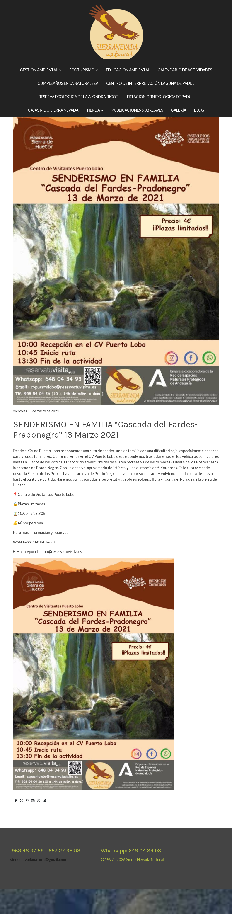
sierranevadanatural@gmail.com (38, 859)
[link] (116, 32)
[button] (40, 70)
